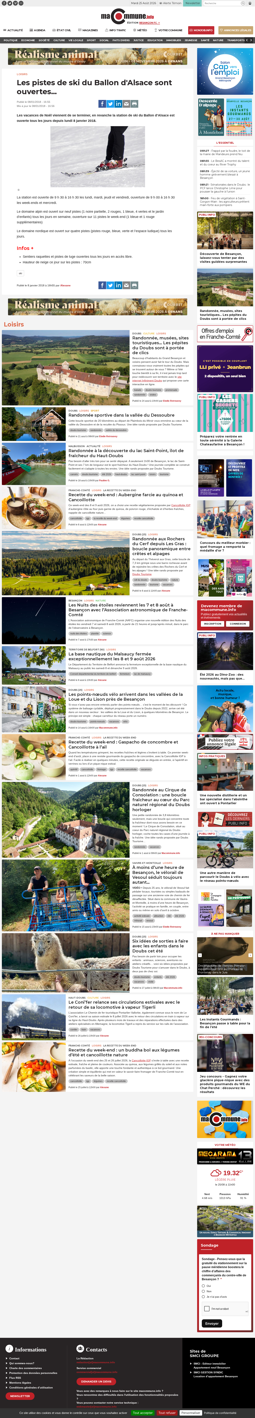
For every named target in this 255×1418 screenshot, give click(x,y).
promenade (171, 390)
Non (209, 1291)
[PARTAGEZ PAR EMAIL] (126, 104)
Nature (101, 600)
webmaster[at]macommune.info (97, 1406)
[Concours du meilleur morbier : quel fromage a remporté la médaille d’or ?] (225, 519)
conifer (73, 1029)
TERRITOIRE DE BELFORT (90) (87, 649)
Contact (14, 1358)
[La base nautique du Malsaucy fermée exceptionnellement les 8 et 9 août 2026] (34, 663)
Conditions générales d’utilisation (31, 1387)
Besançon (75, 600)
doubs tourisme (153, 390)
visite (150, 981)
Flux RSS (15, 1377)
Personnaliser (190, 1413)
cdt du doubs (140, 580)
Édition (132, 22)
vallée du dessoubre (116, 430)
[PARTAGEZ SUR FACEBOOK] (102, 104)
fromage (101, 769)
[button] (243, 3)
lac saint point (138, 474)
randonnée (139, 394)
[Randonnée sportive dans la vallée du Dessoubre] (34, 424)
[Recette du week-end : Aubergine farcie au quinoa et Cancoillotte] (34, 504)
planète (95, 633)
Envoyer (212, 1323)
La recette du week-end (119, 490)
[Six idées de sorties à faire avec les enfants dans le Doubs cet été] (66, 950)
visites (153, 394)
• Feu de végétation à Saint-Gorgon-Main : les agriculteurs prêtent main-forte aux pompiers (224, 202)
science (107, 633)
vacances (167, 584)
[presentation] (200, 955)
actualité (93, 446)
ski (20, 273)
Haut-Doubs (77, 997)
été (169, 916)
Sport (95, 410)
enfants (158, 977)
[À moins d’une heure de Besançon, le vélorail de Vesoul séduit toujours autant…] (66, 876)
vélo (125, 721)
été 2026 (106, 474)
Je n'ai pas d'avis (217, 1296)
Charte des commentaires (25, 1368)
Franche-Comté (79, 490)
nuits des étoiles (78, 633)
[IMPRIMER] (134, 104)
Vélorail (138, 920)
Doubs (136, 333)
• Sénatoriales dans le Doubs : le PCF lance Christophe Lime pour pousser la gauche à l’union (225, 188)
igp (87, 518)
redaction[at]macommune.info (96, 1362)
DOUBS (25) (139, 534)
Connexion (238, 623)
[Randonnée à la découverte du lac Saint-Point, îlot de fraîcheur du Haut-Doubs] (34, 459)
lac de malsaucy (142, 674)
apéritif (73, 769)
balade (137, 390)
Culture (149, 333)
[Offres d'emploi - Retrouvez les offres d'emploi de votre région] (225, 341)
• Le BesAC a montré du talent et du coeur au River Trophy (224, 162)
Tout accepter (143, 1413)
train (84, 1029)
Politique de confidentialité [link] (220, 1412)
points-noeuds (97, 721)
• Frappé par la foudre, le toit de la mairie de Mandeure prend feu (225, 152)
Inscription (212, 623)
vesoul (149, 920)
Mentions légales (20, 1382)
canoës (74, 474)
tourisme (164, 474)
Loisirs (22, 74)
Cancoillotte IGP (180, 505)
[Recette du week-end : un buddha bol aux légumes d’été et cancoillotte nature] (34, 1059)
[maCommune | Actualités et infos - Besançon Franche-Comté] (127, 16)
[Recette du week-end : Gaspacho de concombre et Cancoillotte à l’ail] (34, 751)
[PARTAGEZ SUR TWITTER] (110, 104)
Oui (209, 1285)
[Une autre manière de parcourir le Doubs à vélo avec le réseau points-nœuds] (225, 850)
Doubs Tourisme (142, 574)
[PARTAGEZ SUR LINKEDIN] (118, 104)
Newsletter (20, 1396)
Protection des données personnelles (33, 1372)
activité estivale (142, 916)
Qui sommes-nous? (21, 1363)
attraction (158, 916)
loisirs (153, 474)
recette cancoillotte (143, 518)
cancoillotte (76, 518)
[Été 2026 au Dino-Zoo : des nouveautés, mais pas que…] (225, 651)
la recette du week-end (105, 518)
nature (175, 580)
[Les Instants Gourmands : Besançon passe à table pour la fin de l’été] (225, 996)
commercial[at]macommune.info (97, 1372)
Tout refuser (167, 1413)
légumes (125, 518)
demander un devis (96, 1381)
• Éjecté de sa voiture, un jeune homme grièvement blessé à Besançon (225, 175)
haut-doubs (121, 474)
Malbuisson (77, 446)
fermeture (125, 674)
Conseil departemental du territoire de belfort (93, 674)
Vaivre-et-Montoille (146, 863)
